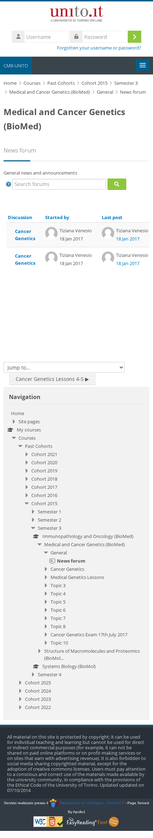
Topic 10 (59, 643)
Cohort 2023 (38, 699)
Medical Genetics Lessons (77, 577)
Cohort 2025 (38, 682)
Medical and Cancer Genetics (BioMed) (84, 544)
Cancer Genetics (25, 235)
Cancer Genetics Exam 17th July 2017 (89, 634)
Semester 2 (49, 520)
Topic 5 (58, 602)
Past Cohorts (38, 446)
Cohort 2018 (44, 479)
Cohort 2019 (44, 470)
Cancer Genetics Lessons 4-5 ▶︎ (52, 379)
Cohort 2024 (38, 691)
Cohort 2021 (44, 454)
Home (17, 413)
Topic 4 (58, 593)
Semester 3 (49, 528)
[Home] (76, 15)
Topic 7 (58, 618)
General (59, 552)
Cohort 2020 (44, 462)
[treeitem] (76, 560)
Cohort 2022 (38, 707)
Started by (57, 217)
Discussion (20, 217)
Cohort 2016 (44, 495)
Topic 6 (58, 610)
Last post (112, 217)
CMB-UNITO (16, 65)
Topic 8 (58, 626)
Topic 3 (58, 585)
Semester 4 (49, 674)
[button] (8, 184)
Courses (27, 438)
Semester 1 (49, 511)
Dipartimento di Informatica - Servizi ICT (91, 803)
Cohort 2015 (44, 503)
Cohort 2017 (44, 487)
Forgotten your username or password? (99, 48)
